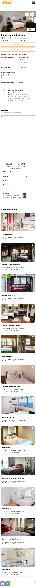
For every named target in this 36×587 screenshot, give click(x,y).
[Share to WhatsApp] (7, 583)
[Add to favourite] (32, 14)
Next (34, 222)
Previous (2, 222)
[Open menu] (33, 2)
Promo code (7, 185)
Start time (6, 176)
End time (6, 181)
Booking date (7, 172)
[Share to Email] (2, 583)
